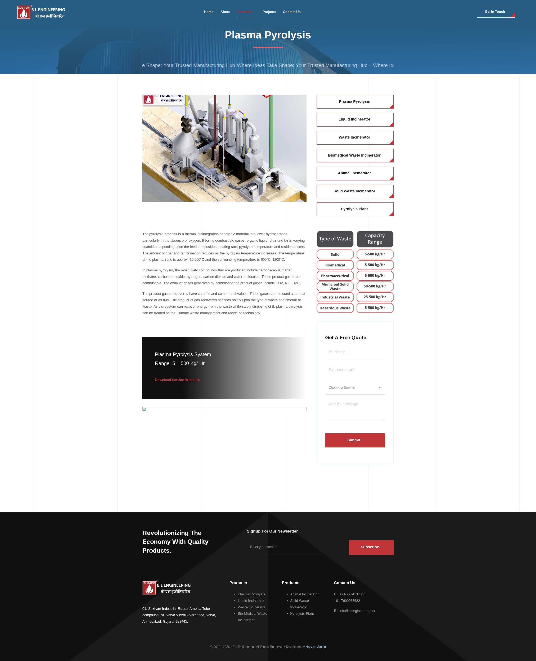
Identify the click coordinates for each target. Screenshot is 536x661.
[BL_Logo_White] (41, 6)
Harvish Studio (316, 646)
